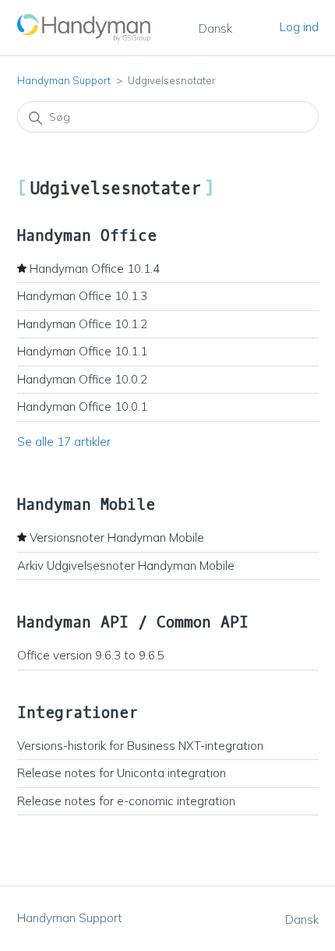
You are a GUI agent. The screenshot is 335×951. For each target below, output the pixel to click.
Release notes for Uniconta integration (121, 772)
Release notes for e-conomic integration (126, 801)
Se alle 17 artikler (64, 441)
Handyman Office (87, 235)
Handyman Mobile (86, 504)
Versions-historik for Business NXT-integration (140, 745)
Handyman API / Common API (133, 622)
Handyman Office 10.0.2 (82, 379)
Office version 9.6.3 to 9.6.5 (90, 655)
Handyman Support (64, 80)
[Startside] (85, 27)
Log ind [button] (299, 26)
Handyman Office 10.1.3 (82, 295)
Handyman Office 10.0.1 (82, 406)
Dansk (215, 28)
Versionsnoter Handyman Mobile (117, 537)
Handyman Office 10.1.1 (82, 351)
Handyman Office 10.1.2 (82, 323)
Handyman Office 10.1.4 (95, 268)
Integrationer (77, 712)
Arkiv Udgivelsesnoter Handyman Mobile (126, 565)
